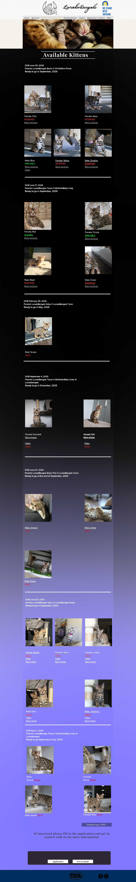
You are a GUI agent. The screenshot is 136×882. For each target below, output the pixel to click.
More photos (89, 437)
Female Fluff (89, 434)
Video (87, 659)
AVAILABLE (30, 163)
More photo (90, 662)
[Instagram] (106, 876)
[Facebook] (100, 876)
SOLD (28, 656)
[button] (37, 99)
